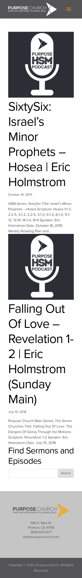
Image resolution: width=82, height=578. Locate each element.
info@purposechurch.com (41, 537)
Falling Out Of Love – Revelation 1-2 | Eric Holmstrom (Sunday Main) (41, 354)
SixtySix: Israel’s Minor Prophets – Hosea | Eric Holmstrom (39, 144)
